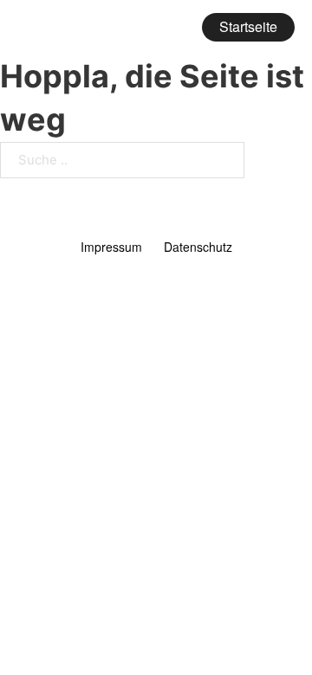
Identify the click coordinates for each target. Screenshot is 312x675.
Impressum (111, 246)
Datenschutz (198, 246)
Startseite (248, 26)
